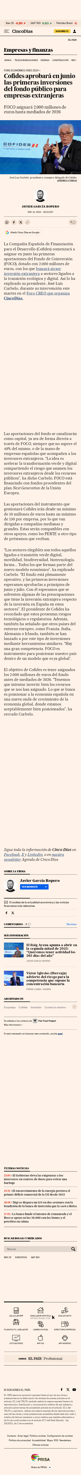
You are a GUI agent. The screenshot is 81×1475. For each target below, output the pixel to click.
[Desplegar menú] (6, 31)
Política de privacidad (20, 1440)
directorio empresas (64, 1329)
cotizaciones (16, 1343)
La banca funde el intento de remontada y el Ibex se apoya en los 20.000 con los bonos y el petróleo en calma (38, 1217)
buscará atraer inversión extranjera (32, 271)
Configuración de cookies (60, 1436)
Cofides (23, 1007)
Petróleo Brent (64, 23)
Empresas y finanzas (28, 50)
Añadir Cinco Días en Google (24, 232)
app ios (40, 1343)
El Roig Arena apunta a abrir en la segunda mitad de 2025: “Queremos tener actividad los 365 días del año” (51, 951)
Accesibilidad (39, 1440)
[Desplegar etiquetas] (74, 1006)
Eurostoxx (21, 1257)
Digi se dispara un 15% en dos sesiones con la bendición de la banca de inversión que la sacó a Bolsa (40, 1204)
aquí (60, 1033)
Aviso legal (23, 1436)
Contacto (11, 1436)
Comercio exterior (55, 1007)
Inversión (36, 1007)
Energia (45, 60)
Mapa (50, 1440)
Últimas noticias (16, 1168)
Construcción (60, 60)
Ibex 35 (10, 23)
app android (65, 1343)
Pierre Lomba (33, 989)
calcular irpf (16, 1316)
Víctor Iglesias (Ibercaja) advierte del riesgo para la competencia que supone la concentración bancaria (48, 979)
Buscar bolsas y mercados (23, 1238)
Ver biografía (30, 886)
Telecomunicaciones (26, 60)
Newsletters (65, 1440)
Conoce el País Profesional (40, 1359)
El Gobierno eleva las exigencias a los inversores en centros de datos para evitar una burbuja (35, 1179)
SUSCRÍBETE (62, 31)
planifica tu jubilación (16, 1329)
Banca (8, 60)
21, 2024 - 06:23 (40, 212)
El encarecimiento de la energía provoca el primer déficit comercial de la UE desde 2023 (37, 1192)
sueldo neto (64, 1316)
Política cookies (38, 1436)
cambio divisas (40, 1329)
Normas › (72, 924)
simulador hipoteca (40, 1316)
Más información (12, 1024)
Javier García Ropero (40, 206)
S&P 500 (35, 23)
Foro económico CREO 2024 (21, 70)
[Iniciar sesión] (74, 31)
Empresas (10, 1007)
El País (72, 40)
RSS (56, 1440)
